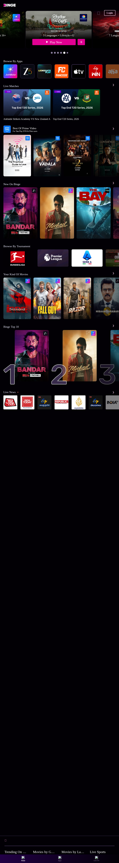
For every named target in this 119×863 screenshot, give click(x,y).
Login (110, 13)
